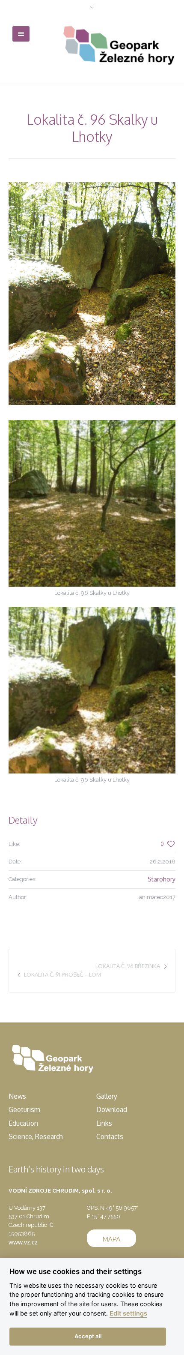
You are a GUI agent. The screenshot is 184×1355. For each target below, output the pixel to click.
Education (23, 1123)
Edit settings (128, 1313)
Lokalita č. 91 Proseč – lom (62, 974)
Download (111, 1109)
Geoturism (24, 1109)
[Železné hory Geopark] (120, 45)
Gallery (106, 1096)
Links (104, 1123)
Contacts (109, 1136)
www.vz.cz (23, 1242)
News (17, 1096)
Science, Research (36, 1136)
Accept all (87, 1336)
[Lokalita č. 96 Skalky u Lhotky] (92, 293)
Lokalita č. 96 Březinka (127, 965)
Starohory (161, 879)
